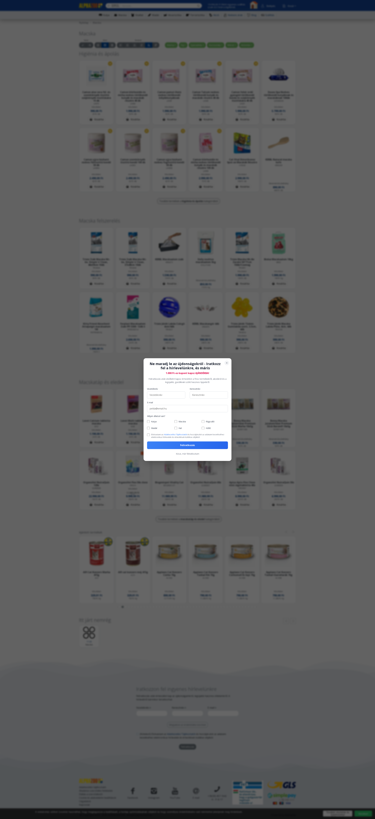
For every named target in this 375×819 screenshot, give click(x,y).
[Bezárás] (226, 363)
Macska (182, 421)
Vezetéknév (152, 388)
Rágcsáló (210, 421)
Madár (154, 428)
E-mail (150, 402)
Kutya (154, 421)
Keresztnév (195, 388)
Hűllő (208, 428)
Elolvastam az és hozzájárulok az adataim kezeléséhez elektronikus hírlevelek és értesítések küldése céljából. (187, 435)
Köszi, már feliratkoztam (187, 453)
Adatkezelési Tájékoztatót (175, 434)
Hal (180, 428)
